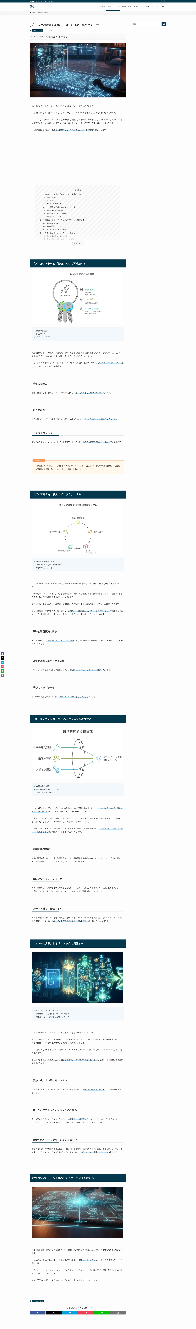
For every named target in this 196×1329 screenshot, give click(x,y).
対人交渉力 (51, 200)
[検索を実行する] (164, 24)
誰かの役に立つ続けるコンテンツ (59, 236)
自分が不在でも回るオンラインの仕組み (61, 239)
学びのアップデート (54, 216)
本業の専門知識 (52, 223)
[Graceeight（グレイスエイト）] (32, 6)
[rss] (161, 1)
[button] (37, 1312)
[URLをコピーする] (118, 1312)
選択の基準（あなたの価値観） (58, 213)
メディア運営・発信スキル (56, 229)
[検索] (164, 1)
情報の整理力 (51, 197)
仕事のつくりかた (38, 30)
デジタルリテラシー (54, 203)
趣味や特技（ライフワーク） (57, 226)
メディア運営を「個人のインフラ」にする (60, 207)
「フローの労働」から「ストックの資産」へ (61, 233)
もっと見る (78, 243)
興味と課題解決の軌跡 (55, 210)
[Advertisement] (78, 161)
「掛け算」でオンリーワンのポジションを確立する (63, 220)
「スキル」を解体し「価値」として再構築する (62, 194)
